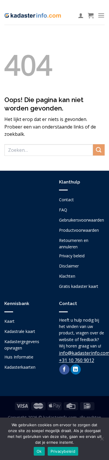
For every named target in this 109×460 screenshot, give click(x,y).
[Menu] (101, 15)
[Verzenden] (99, 150)
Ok (39, 451)
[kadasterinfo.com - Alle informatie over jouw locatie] (32, 15)
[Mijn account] (81, 15)
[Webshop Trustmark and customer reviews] (27, 213)
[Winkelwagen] (91, 15)
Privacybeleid (63, 451)
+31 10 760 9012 (76, 360)
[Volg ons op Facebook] (64, 369)
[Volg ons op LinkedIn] (76, 369)
